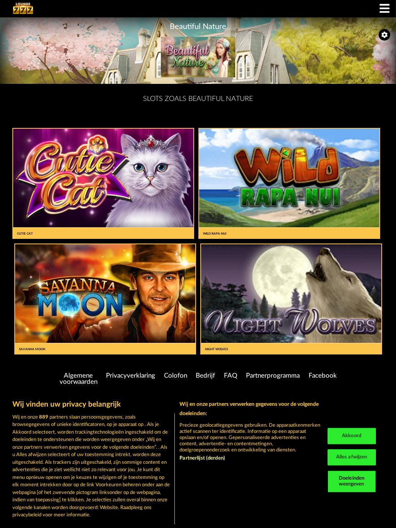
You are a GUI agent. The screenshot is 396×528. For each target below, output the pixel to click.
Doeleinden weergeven (351, 481)
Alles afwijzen (351, 457)
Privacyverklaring (130, 376)
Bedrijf (205, 376)
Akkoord (351, 436)
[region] (198, 460)
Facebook (323, 376)
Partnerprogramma (273, 376)
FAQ (230, 376)
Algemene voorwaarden (78, 379)
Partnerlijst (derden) (202, 458)
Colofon (175, 376)
